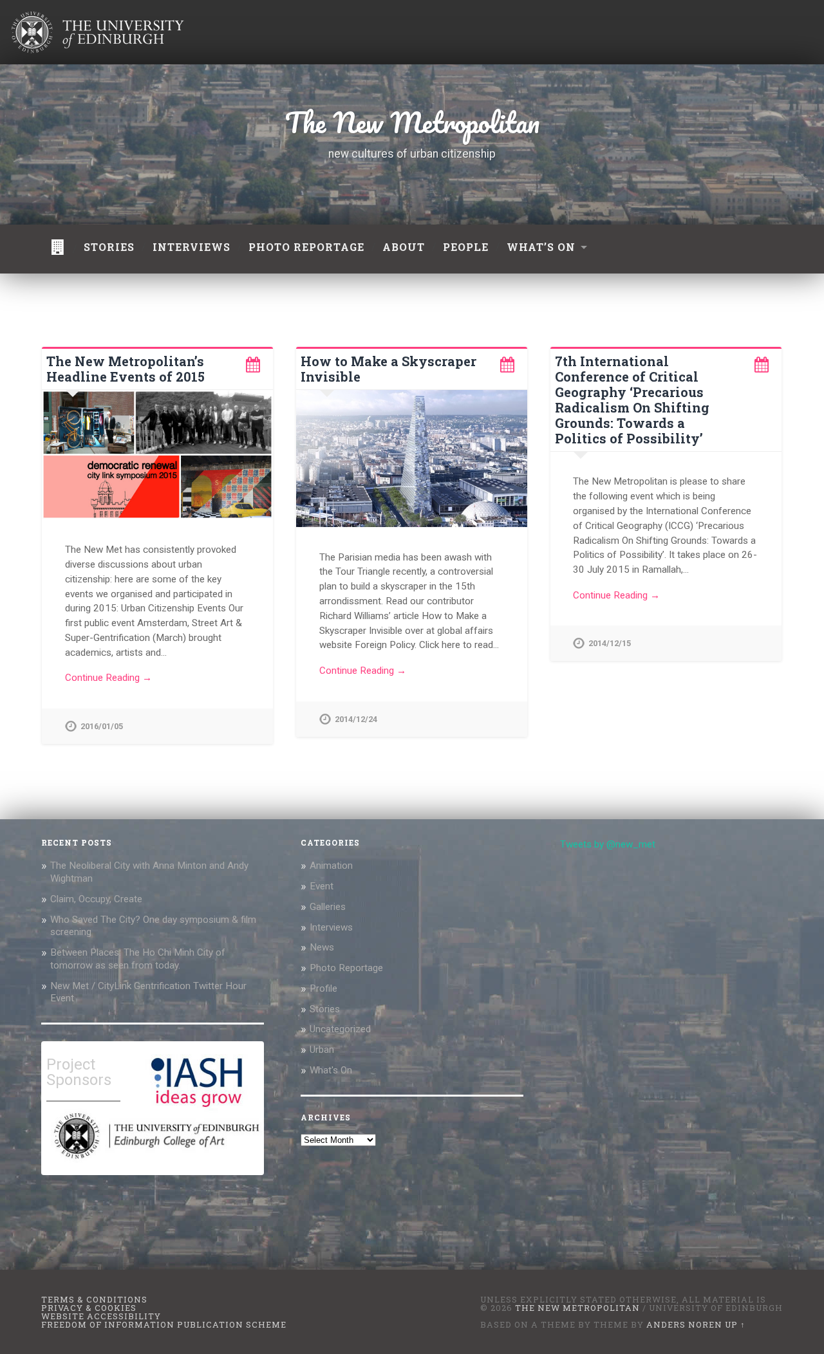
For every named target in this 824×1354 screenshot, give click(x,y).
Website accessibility (101, 1316)
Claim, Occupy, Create (96, 899)
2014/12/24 (356, 719)
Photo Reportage (346, 968)
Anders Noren (684, 1324)
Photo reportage (306, 247)
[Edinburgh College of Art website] (155, 1161)
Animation (331, 865)
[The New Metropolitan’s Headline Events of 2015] (157, 455)
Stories (109, 247)
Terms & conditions (94, 1299)
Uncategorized (340, 1029)
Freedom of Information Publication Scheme (163, 1324)
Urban (322, 1049)
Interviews (191, 247)
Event (321, 886)
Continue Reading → (108, 677)
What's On (331, 1070)
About (403, 247)
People (466, 247)
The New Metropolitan (412, 122)
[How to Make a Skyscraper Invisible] (411, 458)
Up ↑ (735, 1324)
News (322, 947)
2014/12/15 (609, 643)
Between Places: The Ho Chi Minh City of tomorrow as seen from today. (137, 959)
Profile (323, 988)
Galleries (328, 907)
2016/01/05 (101, 726)
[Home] (58, 249)
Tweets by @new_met (607, 844)
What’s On (541, 247)
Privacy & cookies (88, 1308)
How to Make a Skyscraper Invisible (388, 369)
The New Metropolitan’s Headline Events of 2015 (125, 369)
